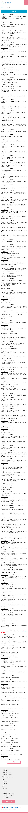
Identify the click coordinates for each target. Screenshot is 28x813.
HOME (2, 7)
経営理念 (5, 770)
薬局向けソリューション (8, 778)
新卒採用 (5, 788)
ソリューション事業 (7, 774)
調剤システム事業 (7, 772)
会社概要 (5, 783)
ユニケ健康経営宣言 (7, 797)
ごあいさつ (5, 781)
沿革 (4, 785)
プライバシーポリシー (8, 791)
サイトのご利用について (8, 795)
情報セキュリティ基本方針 (8, 793)
